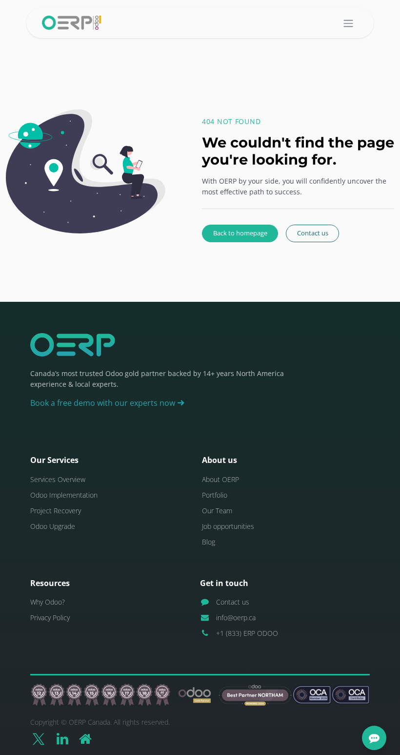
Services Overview (57, 479)
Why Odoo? (47, 602)
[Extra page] (85, 739)
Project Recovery (55, 510)
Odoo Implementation (64, 495)
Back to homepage (240, 233)
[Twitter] (38, 739)
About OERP (220, 479)
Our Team (217, 510)
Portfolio (214, 495)
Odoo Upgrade (52, 526)
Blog (208, 541)
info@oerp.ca (236, 617)
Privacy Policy (50, 617)
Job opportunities (228, 526)
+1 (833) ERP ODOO (247, 633)
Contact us (312, 233)
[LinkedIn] (62, 739)
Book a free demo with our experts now (103, 403)
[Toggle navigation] (348, 23)
